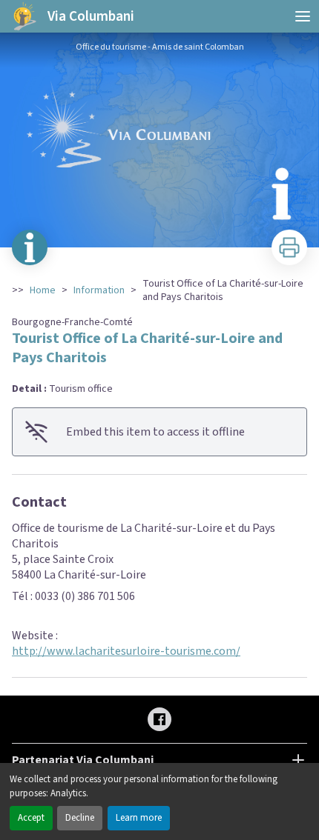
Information (99, 290)
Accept (31, 817)
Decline (79, 817)
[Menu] (303, 16)
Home (43, 290)
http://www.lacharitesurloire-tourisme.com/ (126, 651)
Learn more (139, 817)
